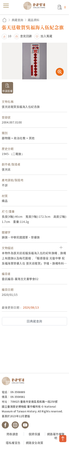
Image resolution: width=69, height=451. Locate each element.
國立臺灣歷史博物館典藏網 (35, 5)
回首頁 (4, 20)
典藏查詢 (17, 20)
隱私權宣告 (13, 443)
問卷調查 (12, 434)
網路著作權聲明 (56, 436)
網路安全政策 (34, 443)
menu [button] (6, 5)
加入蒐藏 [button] (46, 36)
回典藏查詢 (34, 321)
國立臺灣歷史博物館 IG (15, 425)
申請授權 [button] (7, 91)
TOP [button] (62, 438)
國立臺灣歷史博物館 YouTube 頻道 (25, 425)
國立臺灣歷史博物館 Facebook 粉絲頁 (5, 425)
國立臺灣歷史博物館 (14, 381)
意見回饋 (26, 36)
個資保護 (34, 434)
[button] (6, 36)
